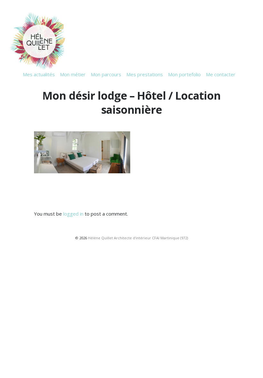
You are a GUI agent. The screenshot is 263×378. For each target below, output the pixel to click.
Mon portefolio (184, 74)
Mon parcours (106, 74)
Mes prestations (144, 74)
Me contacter (220, 74)
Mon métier (73, 74)
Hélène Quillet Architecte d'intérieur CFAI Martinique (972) (138, 237)
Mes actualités (39, 74)
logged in (73, 213)
